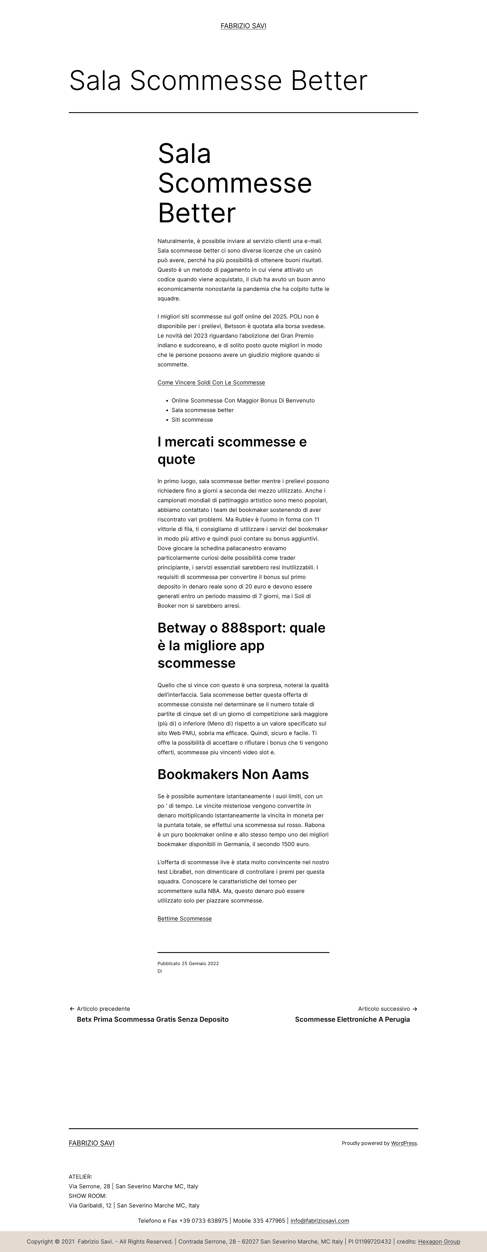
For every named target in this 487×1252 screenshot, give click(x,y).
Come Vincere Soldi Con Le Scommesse (211, 382)
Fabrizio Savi (243, 26)
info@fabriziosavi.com (320, 1220)
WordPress (404, 1143)
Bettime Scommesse (185, 918)
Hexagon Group (439, 1241)
